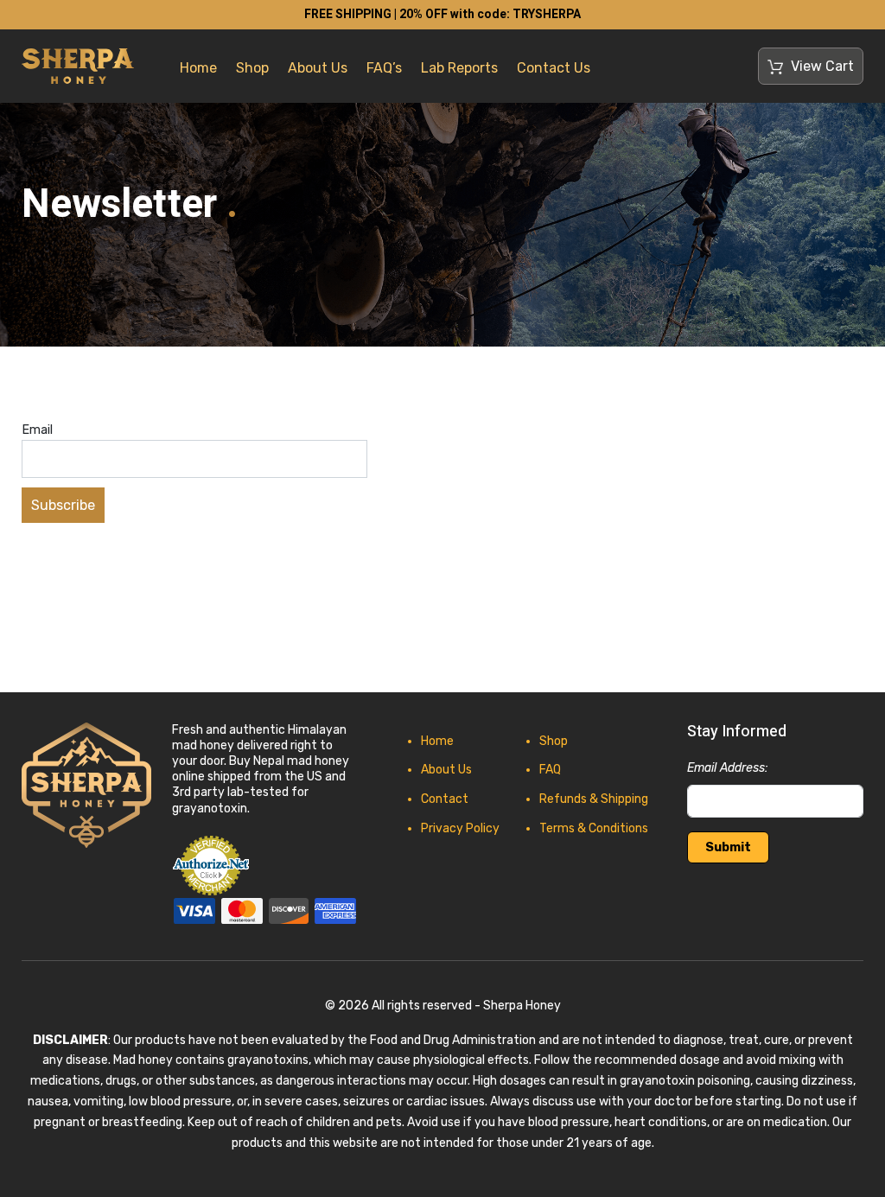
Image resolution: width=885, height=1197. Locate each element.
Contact (444, 799)
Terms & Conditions (593, 828)
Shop (252, 68)
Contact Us (553, 68)
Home (198, 68)
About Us (317, 68)
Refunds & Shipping (593, 799)
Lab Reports (459, 68)
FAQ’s (384, 68)
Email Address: (727, 768)
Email (37, 430)
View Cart (820, 66)
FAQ (550, 769)
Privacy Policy (460, 828)
